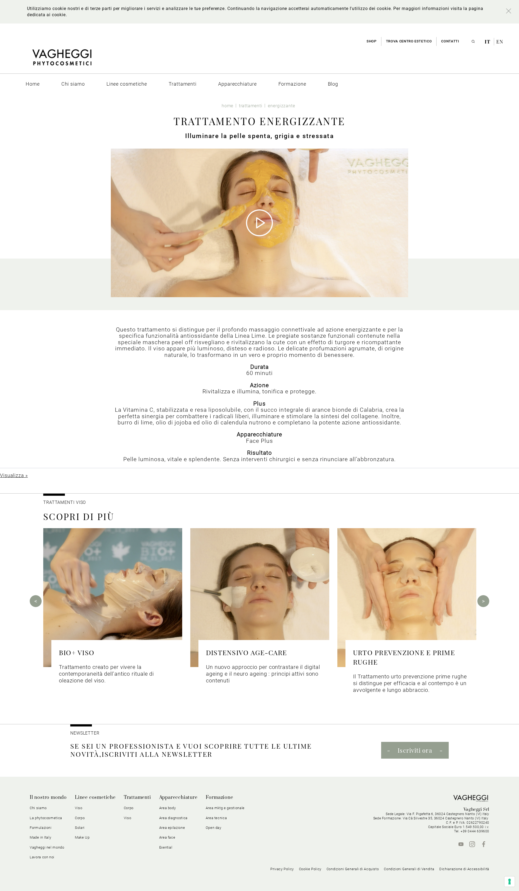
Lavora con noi (42, 857)
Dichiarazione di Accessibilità (464, 869)
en (499, 41)
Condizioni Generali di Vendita (409, 869)
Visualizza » (14, 475)
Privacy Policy (282, 869)
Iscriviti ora (415, 750)
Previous (36, 601)
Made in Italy (40, 837)
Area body (167, 808)
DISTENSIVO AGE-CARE (246, 652)
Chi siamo (38, 808)
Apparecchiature (178, 797)
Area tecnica (216, 818)
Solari (80, 828)
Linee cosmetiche (95, 797)
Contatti (450, 41)
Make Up (82, 837)
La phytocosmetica (46, 818)
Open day (213, 828)
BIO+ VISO (76, 652)
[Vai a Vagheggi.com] (62, 60)
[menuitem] (33, 84)
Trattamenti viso (64, 502)
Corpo (129, 808)
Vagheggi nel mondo (47, 847)
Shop (372, 41)
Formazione (219, 797)
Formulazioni (41, 828)
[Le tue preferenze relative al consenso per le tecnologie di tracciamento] (509, 881)
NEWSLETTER (84, 733)
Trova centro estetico (409, 41)
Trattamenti (137, 797)
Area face (167, 837)
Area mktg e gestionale (225, 808)
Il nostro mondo (48, 797)
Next (483, 601)
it (488, 41)
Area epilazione (172, 828)
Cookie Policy (310, 869)
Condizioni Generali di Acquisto (353, 869)
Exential (165, 847)
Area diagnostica (173, 818)
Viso (127, 818)
